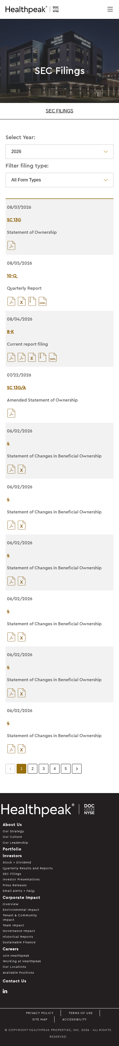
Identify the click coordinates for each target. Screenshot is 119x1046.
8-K (10, 331)
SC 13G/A (16, 387)
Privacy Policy (40, 1013)
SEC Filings (59, 111)
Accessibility (74, 1019)
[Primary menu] (110, 9)
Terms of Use (81, 1013)
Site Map (39, 1019)
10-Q (11, 276)
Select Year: (20, 137)
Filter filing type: (27, 166)
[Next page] (77, 769)
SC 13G (14, 220)
